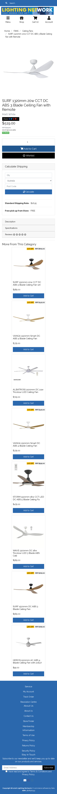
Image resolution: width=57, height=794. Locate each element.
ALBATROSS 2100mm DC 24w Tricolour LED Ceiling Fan (28, 391)
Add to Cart (30, 148)
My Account (28, 691)
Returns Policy (28, 745)
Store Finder (28, 721)
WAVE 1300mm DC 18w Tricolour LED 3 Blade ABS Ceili (26, 553)
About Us (28, 711)
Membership (28, 726)
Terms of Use (28, 735)
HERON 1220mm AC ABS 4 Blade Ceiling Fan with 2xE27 (27, 661)
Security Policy (28, 751)
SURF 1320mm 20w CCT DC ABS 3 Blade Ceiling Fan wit (27, 283)
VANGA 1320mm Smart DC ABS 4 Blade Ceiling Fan (26, 337)
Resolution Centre (28, 702)
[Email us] (25, 780)
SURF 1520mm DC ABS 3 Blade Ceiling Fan (25, 607)
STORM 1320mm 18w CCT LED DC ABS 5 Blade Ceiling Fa (28, 498)
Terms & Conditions (39, 771)
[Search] (6, 3)
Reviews (9, 234)
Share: (6, 119)
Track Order (28, 697)
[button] (28, 155)
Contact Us (28, 716)
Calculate (29, 192)
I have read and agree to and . (29, 773)
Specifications (11, 228)
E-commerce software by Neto (44, 788)
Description (10, 222)
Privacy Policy (28, 740)
